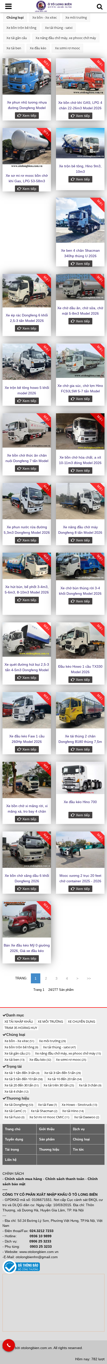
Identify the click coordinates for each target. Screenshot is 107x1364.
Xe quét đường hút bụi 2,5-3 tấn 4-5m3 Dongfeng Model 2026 (26, 669)
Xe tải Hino (73, 1111)
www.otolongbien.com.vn (38, 1252)
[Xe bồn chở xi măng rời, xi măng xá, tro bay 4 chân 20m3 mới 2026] (26, 780)
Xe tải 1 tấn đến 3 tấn (21, 1072)
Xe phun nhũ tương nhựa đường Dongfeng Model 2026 (27, 107)
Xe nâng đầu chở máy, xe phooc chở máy (66, 38)
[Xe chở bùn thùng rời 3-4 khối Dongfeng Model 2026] (80, 567)
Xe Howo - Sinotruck (79, 1104)
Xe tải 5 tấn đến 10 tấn (23, 1079)
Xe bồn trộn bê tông (21, 27)
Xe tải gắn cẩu (16, 38)
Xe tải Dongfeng (18, 1104)
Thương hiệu (49, 1149)
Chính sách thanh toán (64, 1179)
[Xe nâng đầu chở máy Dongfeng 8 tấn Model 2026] (80, 501)
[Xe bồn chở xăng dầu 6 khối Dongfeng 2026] (26, 849)
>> (89, 978)
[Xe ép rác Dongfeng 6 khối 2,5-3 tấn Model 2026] (26, 290)
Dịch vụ (79, 1129)
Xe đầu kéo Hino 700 (80, 802)
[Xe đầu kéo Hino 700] (80, 778)
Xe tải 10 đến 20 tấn (65, 1079)
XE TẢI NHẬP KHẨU (18, 1021)
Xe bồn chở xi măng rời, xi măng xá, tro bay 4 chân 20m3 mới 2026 (27, 811)
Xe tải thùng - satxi (58, 27)
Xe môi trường (76, 17)
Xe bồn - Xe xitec (44, 17)
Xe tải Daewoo (86, 1117)
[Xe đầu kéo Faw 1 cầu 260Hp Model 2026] (26, 710)
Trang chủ (12, 1129)
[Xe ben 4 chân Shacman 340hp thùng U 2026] (80, 220)
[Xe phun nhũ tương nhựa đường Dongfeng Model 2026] (26, 76)
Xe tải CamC (15, 1111)
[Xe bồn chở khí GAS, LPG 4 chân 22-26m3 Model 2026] (80, 76)
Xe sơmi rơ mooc (67, 48)
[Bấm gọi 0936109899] (8, 1345)
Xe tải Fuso (14, 1117)
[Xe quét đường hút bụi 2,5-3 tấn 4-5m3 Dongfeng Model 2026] (26, 639)
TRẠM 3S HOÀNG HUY (20, 1027)
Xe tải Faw (47, 1104)
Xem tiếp (28, 116)
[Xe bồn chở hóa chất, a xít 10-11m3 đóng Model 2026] (80, 431)
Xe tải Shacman (44, 1111)
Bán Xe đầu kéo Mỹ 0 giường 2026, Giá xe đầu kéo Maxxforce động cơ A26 (27, 950)
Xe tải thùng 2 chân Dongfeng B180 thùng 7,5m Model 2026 (80, 741)
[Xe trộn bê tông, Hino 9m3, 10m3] (80, 143)
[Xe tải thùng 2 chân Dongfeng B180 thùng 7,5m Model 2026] (80, 710)
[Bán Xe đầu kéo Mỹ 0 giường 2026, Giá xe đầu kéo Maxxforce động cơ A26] (26, 919)
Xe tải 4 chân (16, 1091)
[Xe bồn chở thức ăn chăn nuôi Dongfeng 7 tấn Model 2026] (26, 430)
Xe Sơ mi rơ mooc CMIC (49, 1117)
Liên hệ (10, 1160)
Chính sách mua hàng (23, 1179)
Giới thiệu (46, 1129)
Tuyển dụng (14, 1139)
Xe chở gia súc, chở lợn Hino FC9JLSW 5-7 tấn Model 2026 (80, 391)
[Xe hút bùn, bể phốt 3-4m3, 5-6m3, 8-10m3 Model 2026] (26, 566)
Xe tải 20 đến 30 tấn (21, 1085)
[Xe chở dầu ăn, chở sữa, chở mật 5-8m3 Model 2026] (80, 287)
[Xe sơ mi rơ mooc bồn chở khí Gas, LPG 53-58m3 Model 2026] (26, 148)
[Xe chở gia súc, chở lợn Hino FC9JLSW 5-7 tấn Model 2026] (80, 361)
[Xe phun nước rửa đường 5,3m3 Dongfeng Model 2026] (26, 501)
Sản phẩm (47, 1139)
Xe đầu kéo (38, 48)
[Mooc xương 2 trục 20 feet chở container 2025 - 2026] (80, 849)
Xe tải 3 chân (90, 1085)
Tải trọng (12, 1149)
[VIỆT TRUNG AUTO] (53, 6)
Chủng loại (15, 17)
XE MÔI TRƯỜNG (50, 1021)
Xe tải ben (13, 48)
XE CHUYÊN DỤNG (81, 1021)
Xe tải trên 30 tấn (59, 1085)
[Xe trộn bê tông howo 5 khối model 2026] (26, 362)
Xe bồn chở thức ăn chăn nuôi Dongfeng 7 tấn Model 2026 (26, 460)
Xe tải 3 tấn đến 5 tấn (62, 1072)
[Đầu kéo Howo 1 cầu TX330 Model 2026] (80, 640)
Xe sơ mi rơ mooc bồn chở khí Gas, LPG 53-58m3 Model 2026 (27, 181)
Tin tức (78, 1149)
